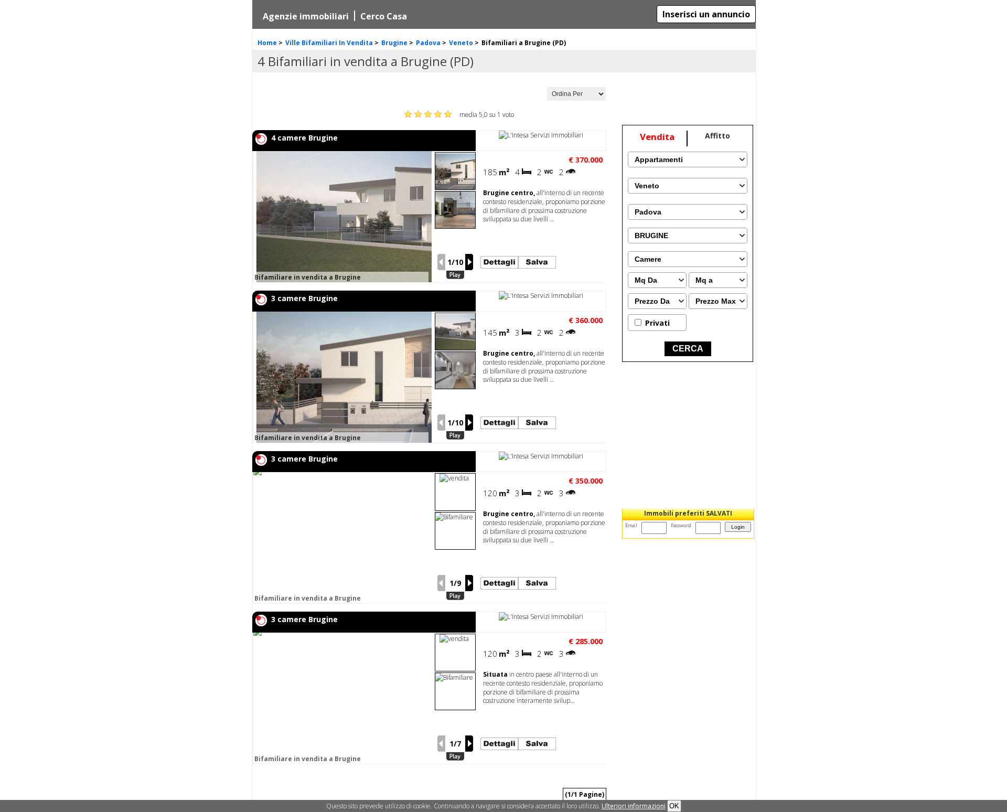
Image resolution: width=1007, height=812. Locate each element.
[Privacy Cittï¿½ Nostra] (634, 806)
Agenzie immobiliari (306, 16)
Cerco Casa (383, 16)
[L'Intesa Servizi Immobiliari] (541, 135)
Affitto (717, 136)
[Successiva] (469, 262)
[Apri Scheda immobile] (426, 216)
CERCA (687, 348)
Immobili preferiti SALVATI (688, 513)
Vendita (657, 137)
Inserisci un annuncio (706, 14)
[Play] (455, 275)
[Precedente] (441, 262)
